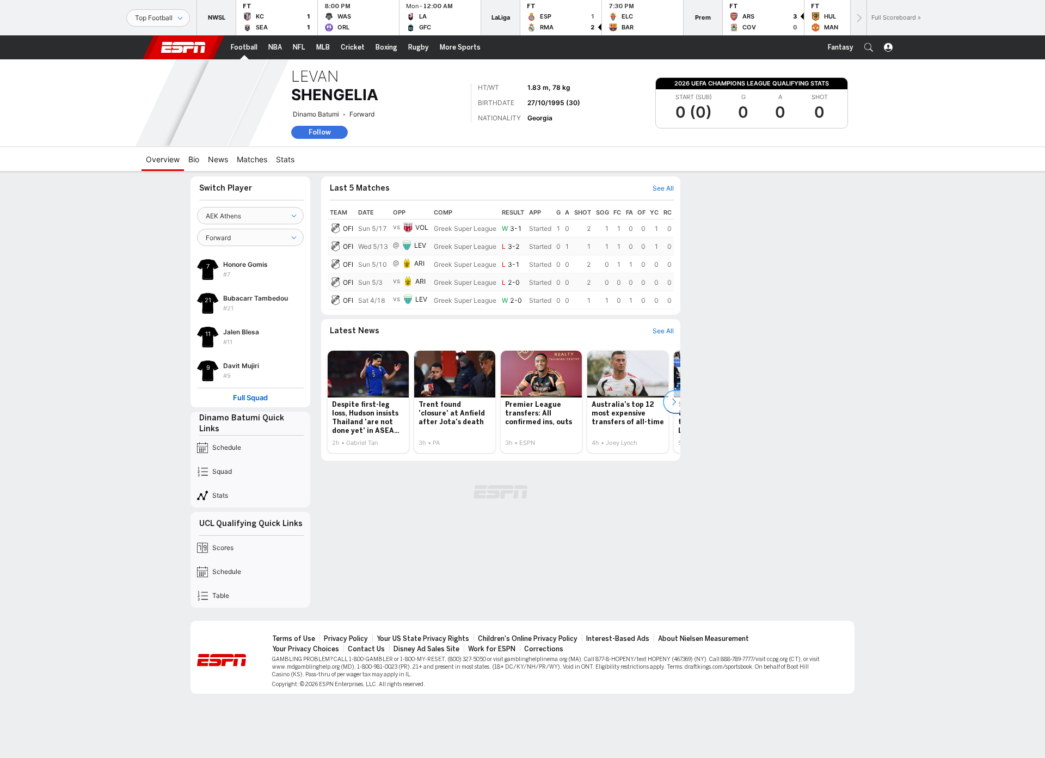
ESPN (183, 47)
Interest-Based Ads (617, 639)
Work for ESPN (491, 649)
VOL (421, 227)
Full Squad (250, 398)
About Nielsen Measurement (703, 639)
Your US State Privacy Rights (423, 639)
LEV (420, 245)
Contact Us (366, 649)
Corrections (543, 649)
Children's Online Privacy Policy (527, 639)
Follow (320, 132)
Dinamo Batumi (316, 114)
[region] (501, 257)
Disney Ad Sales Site (426, 649)
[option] (368, 402)
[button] (868, 47)
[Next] (858, 17)
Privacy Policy (346, 639)
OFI (348, 228)
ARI (419, 263)
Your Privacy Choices (305, 649)
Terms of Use (293, 639)
